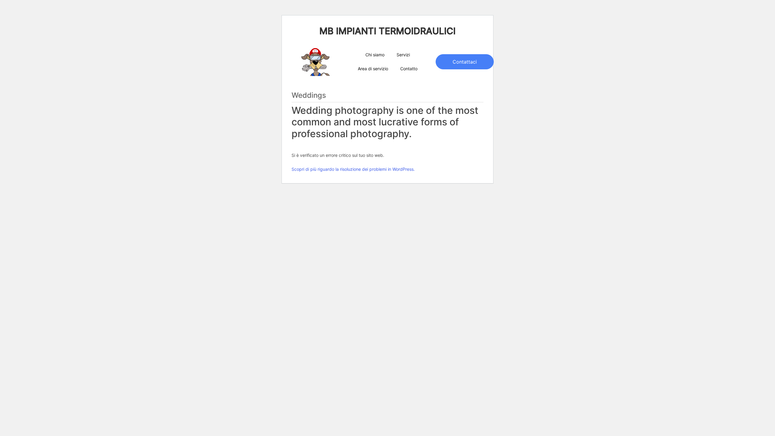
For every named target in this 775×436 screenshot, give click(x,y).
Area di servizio (373, 68)
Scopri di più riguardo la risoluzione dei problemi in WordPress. (353, 169)
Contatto (408, 68)
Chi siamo (374, 54)
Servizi (403, 54)
